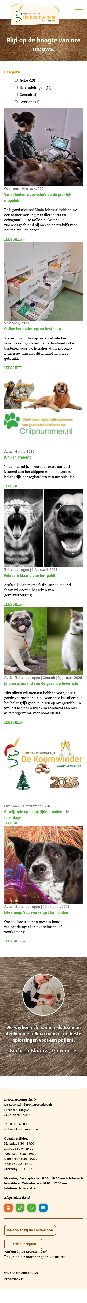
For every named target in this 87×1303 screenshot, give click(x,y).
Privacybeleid (14, 1279)
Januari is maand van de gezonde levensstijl (41, 683)
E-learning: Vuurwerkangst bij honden (36, 912)
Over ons (29, 102)
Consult (28, 94)
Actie (27, 80)
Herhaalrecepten (23, 1244)
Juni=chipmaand (17, 457)
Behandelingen (36, 87)
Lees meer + (14, 239)
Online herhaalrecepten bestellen (32, 328)
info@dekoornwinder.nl (21, 1129)
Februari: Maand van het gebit (30, 575)
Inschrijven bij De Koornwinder (30, 1230)
